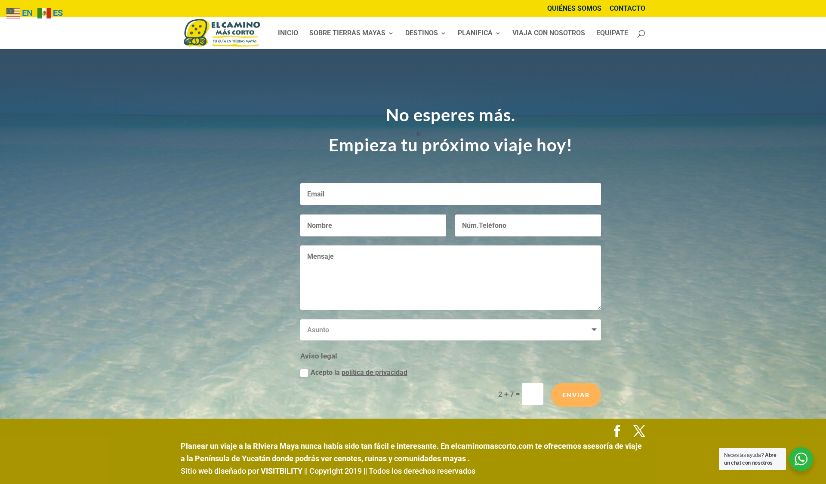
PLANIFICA (475, 33)
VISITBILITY (281, 470)
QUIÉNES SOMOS (574, 8)
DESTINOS (421, 33)
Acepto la (359, 372)
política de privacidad (374, 372)
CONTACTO (627, 8)
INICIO (288, 33)
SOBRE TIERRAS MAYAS (347, 33)
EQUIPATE (612, 33)
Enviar (576, 394)
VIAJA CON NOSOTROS (548, 33)
